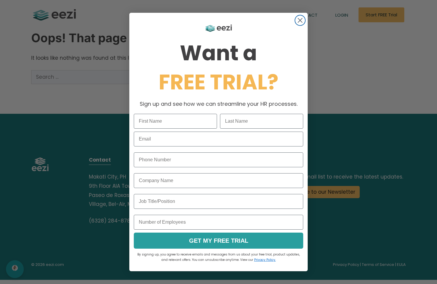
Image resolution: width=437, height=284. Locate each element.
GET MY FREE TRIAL (218, 240)
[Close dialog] (300, 20)
